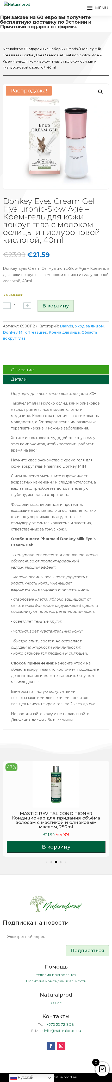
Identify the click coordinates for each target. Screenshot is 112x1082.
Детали (19, 379)
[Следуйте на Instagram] (61, 1046)
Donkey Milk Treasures (25, 332)
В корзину (55, 306)
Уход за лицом (89, 326)
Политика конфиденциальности (56, 981)
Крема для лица (64, 332)
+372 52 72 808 (60, 1024)
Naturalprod (13, 49)
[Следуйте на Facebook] (51, 1046)
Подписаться (87, 950)
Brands (72, 49)
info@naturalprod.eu (62, 1030)
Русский (25, 1077)
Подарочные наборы (44, 49)
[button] (100, 92)
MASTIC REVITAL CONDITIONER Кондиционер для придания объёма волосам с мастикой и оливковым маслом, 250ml (56, 820)
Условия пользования (56, 974)
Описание (22, 369)
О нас (56, 1002)
